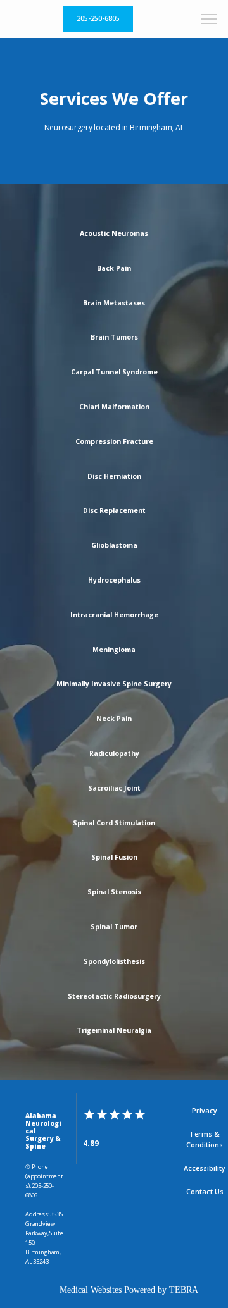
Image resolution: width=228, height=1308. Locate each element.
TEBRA (183, 1290)
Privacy (204, 1110)
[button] (209, 20)
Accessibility (204, 1168)
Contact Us (205, 1191)
